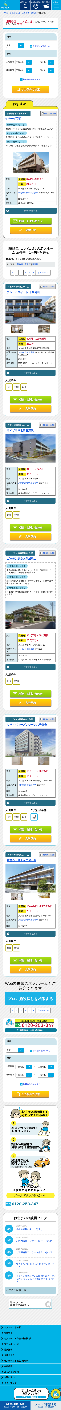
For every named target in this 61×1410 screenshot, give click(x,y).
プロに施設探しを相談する (30, 999)
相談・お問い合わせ (31, 220)
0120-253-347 (25, 1204)
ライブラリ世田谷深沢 (20, 430)
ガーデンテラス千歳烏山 (21, 558)
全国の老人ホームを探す (19, 13)
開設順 (35, 264)
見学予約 (30, 230)
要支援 (16, 387)
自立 (9, 387)
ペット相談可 (34, 817)
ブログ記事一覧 (17, 1290)
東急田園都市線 (25, 193)
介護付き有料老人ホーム (17, 113)
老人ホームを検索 (12, 1327)
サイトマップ (10, 1383)
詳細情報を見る (30, 210)
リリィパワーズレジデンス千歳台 (27, 724)
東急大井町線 (24, 483)
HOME (5, 13)
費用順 (27, 264)
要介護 (24, 387)
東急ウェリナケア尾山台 (21, 860)
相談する (8, 1333)
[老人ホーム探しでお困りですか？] (37, 1399)
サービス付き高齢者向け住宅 (20, 553)
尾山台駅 (34, 483)
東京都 (34, 13)
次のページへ (43, 273)
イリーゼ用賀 (13, 118)
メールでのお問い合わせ (30, 1195)
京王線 (21, 352)
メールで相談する (45, 1405)
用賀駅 (35, 193)
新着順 (20, 264)
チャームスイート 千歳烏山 (23, 292)
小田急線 (22, 785)
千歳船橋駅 (31, 785)
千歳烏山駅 (29, 352)
